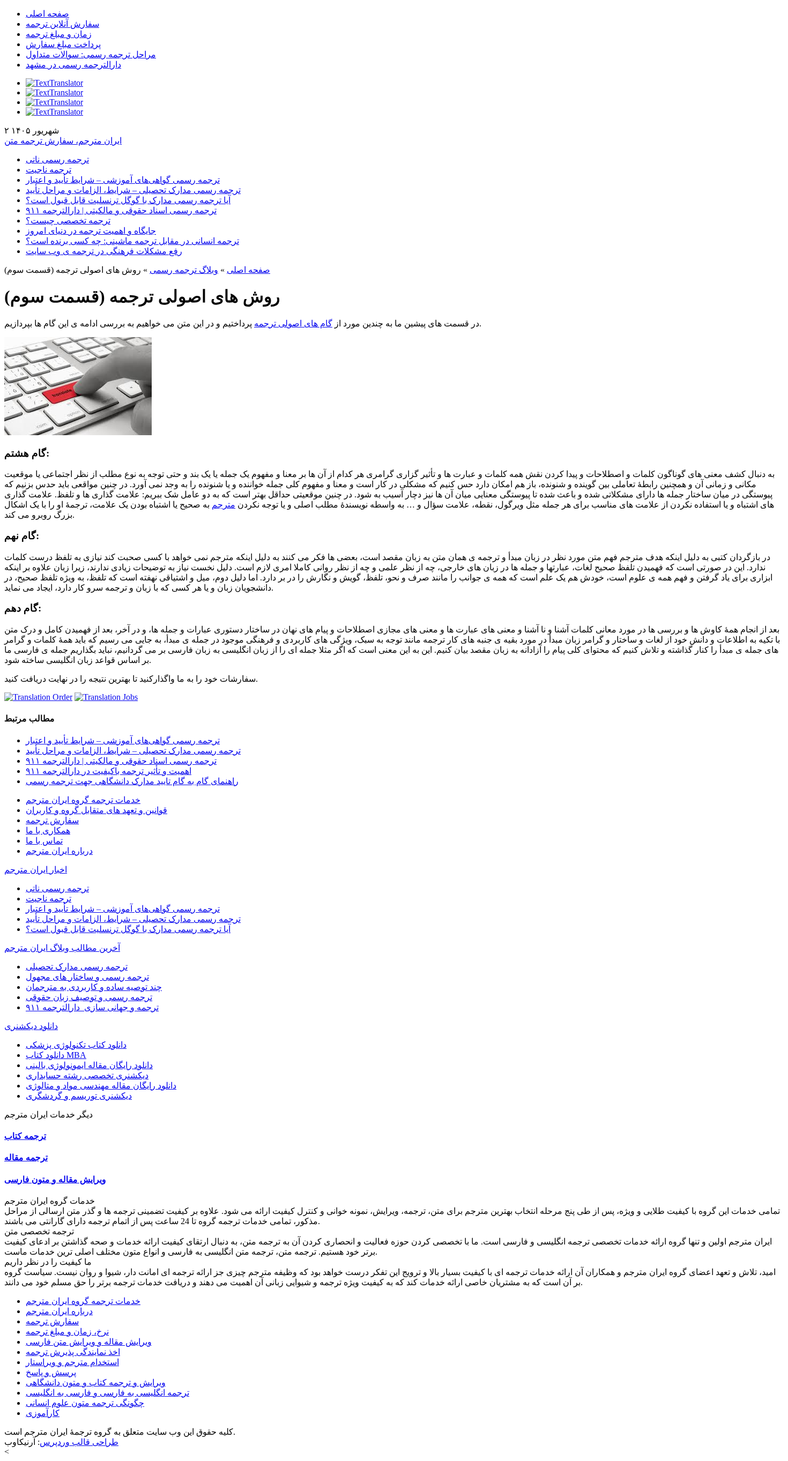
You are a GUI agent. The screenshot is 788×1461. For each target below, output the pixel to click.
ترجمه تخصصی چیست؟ (68, 220)
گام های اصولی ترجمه (293, 323)
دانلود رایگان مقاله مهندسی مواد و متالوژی (101, 1085)
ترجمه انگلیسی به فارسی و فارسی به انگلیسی (107, 1392)
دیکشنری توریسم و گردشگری (79, 1095)
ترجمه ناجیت (48, 169)
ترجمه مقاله (26, 1157)
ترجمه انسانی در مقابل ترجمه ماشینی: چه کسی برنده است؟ (132, 240)
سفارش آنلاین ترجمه (62, 23)
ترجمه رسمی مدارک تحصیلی (77, 966)
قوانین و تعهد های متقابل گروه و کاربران (96, 810)
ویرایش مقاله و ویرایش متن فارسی (89, 1341)
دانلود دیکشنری (31, 1026)
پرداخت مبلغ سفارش (63, 44)
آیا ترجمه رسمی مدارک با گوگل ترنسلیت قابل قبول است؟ (128, 200)
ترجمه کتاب (25, 1136)
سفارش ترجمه (52, 820)
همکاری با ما (48, 830)
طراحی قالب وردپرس (79, 1442)
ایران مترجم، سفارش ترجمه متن (63, 140)
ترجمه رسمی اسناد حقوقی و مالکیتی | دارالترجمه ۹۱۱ (121, 210)
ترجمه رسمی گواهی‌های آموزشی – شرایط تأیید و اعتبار (123, 179)
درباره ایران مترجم (59, 850)
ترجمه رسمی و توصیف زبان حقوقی (89, 997)
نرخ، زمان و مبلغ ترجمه (67, 1331)
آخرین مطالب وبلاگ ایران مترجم (62, 947)
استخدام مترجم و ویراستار (72, 1362)
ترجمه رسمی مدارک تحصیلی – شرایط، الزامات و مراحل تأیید (133, 190)
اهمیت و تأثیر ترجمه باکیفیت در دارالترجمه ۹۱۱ (108, 771)
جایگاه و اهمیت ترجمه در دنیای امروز (91, 230)
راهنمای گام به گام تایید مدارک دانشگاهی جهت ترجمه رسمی (132, 781)
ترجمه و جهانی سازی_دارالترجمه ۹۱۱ (92, 1007)
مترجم (223, 504)
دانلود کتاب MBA (56, 1055)
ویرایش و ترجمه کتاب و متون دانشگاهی (96, 1382)
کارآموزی (43, 1413)
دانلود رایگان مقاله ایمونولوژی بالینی (89, 1065)
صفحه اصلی (47, 13)
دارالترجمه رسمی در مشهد (73, 64)
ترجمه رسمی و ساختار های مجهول (87, 976)
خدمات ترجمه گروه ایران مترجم (83, 799)
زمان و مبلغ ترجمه (59, 34)
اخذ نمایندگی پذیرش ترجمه (73, 1351)
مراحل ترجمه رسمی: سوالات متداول (91, 54)
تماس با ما (44, 840)
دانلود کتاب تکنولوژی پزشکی (76, 1044)
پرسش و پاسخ (51, 1372)
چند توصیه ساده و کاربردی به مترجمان (94, 987)
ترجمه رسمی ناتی (57, 159)
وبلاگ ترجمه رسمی (184, 269)
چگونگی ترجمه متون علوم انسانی (85, 1402)
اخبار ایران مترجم (35, 869)
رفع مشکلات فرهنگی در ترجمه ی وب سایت (104, 251)
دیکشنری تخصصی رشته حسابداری (87, 1075)
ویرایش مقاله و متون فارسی (55, 1179)
